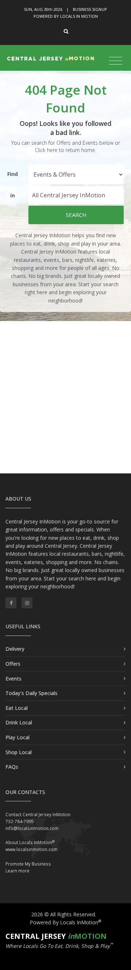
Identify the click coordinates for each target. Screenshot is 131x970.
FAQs (11, 766)
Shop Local (18, 752)
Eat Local (16, 707)
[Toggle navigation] (115, 61)
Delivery (14, 648)
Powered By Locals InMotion (65, 922)
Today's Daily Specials (31, 693)
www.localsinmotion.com (31, 849)
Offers (12, 663)
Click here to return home (65, 150)
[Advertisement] (65, 397)
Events (13, 678)
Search (76, 214)
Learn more (17, 871)
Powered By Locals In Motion (65, 16)
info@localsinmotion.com (32, 828)
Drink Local (18, 722)
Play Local (17, 737)
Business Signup (90, 9)
